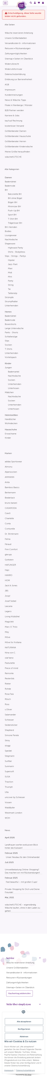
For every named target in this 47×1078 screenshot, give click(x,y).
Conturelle (10, 529)
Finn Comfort (11, 549)
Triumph (9, 787)
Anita (7, 482)
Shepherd (9, 730)
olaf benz (9, 658)
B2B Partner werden (14, 110)
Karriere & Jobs (12, 115)
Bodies (8, 231)
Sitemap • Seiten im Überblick (19, 59)
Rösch (8, 699)
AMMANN (9, 477)
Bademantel (13, 372)
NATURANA (10, 647)
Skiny (7, 740)
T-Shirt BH (13, 219)
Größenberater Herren (15, 141)
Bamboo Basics (12, 487)
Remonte (9, 673)
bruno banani (11, 503)
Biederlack (10, 498)
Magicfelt (9, 622)
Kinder (8, 438)
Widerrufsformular (13, 69)
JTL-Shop (28, 1075)
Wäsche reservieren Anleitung (19, 33)
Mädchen (9, 392)
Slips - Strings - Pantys (15, 256)
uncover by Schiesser (15, 797)
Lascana (8, 606)
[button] (31, 2)
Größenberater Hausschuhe (18, 136)
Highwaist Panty (15, 248)
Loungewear (11, 235)
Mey (7, 632)
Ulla (6, 792)
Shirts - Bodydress (16, 252)
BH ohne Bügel (15, 198)
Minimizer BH (14, 206)
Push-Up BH (14, 210)
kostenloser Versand (14, 126)
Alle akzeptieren (24, 1021)
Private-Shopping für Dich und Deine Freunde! (22, 890)
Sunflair (8, 761)
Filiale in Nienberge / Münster (18, 105)
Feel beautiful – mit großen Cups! (21, 882)
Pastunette (10, 663)
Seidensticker (11, 725)
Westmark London (13, 813)
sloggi (7, 745)
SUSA (7, 776)
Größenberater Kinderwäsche (19, 146)
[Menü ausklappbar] (5, 3)
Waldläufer (10, 807)
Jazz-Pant (12, 264)
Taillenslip (12, 293)
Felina (7, 539)
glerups (8, 554)
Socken (8, 345)
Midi (10, 272)
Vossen (8, 802)
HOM (7, 580)
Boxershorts (10, 324)
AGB (7, 84)
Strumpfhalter (11, 301)
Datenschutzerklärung (25, 1070)
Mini (10, 277)
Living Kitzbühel (12, 616)
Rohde (8, 689)
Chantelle (9, 518)
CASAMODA (11, 508)
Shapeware (10, 243)
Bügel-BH (12, 202)
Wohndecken (11, 423)
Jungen (8, 367)
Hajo (7, 570)
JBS (6, 591)
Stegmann (9, 756)
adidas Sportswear (13, 461)
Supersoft (9, 771)
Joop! (7, 596)
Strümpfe (9, 297)
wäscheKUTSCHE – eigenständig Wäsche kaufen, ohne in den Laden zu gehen (22, 908)
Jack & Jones (11, 585)
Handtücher (10, 419)
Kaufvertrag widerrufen (19, 993)
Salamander (10, 715)
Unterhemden (11, 305)
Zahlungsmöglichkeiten (16, 53)
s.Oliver (8, 709)
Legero (8, 611)
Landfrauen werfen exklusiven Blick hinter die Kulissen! (21, 846)
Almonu (8, 467)
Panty (10, 281)
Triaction (9, 782)
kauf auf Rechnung (13, 121)
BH (6, 190)
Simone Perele (12, 735)
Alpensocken (11, 472)
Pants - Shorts (11, 332)
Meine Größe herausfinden (17, 152)
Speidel (8, 751)
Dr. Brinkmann (11, 534)
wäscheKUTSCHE (13, 157)
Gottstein (9, 560)
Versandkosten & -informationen (20, 43)
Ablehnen (24, 1036)
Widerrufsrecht (12, 64)
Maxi (10, 268)
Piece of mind (11, 668)
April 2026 (10, 837)
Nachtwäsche (11, 239)
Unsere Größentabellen (16, 38)
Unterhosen (13, 388)
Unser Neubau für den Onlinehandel (23, 857)
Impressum (9, 1070)
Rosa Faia (9, 694)
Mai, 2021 (9, 897)
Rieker (8, 684)
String (10, 285)
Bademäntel (10, 182)
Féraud (8, 544)
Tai (9, 289)
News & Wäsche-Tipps (15, 100)
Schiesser (9, 720)
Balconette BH (15, 194)
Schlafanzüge (11, 336)
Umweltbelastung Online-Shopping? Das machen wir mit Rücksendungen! (22, 871)
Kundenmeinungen (14, 95)
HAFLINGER (10, 565)
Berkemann (10, 492)
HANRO (8, 575)
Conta (8, 523)
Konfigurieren (24, 1029)
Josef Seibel (10, 601)
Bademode (10, 186)
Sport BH (12, 215)
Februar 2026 (11, 853)
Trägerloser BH (15, 223)
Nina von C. (10, 653)
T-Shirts (8, 349)
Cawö (7, 513)
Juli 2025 (9, 862)
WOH (7, 818)
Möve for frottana (13, 642)
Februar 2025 (11, 878)
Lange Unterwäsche (14, 328)
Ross (7, 704)
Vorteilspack (10, 357)
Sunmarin (9, 766)
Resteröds (9, 678)
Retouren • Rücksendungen (17, 48)
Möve (7, 637)
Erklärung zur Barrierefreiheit (18, 79)
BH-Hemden (11, 227)
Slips (7, 341)
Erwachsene (10, 434)
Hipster (11, 260)
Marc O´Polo (11, 627)
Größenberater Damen (15, 131)
